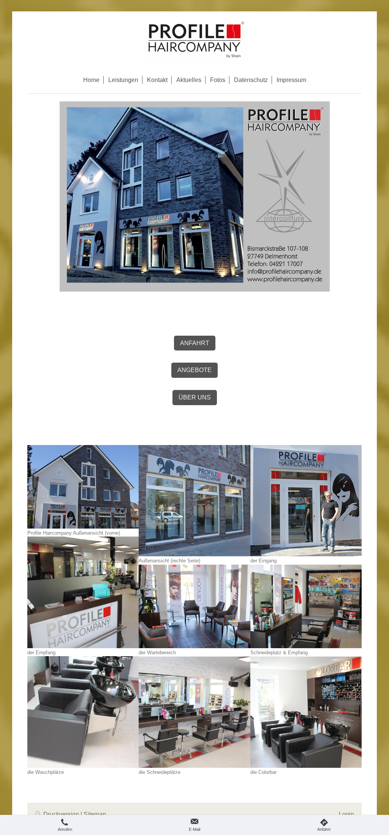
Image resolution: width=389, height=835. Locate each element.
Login (346, 814)
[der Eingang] (306, 500)
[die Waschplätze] (83, 711)
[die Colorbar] (306, 712)
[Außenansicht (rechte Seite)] (194, 500)
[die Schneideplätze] (194, 712)
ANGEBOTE (194, 370)
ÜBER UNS (195, 397)
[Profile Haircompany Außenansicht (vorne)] (83, 487)
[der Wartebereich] (194, 607)
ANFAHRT (194, 343)
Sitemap (95, 814)
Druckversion (61, 814)
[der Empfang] (83, 592)
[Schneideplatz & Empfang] (306, 607)
